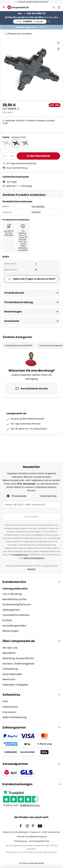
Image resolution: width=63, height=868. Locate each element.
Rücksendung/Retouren (16, 604)
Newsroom (8, 679)
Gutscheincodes (12, 674)
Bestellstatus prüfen (14, 599)
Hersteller (31, 569)
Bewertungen (13, 311)
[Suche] (53, 7)
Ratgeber (23, 684)
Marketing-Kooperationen (18, 658)
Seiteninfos (11, 695)
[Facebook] (22, 826)
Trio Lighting (37, 206)
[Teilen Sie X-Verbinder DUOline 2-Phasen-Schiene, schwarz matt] (58, 49)
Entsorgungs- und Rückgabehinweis (32, 841)
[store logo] (19, 7)
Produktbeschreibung (18, 302)
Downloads (11, 321)
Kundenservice (14, 582)
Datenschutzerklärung (34, 558)
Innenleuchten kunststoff (18, 345)
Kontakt (7, 620)
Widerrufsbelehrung (14, 717)
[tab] (31, 606)
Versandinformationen (16, 615)
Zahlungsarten (11, 610)
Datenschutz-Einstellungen (15, 832)
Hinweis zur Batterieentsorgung (32, 836)
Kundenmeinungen (17, 784)
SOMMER (29, 21)
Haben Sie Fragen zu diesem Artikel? (34, 278)
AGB (5, 701)
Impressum (9, 712)
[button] (58, 43)
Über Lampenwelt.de (18, 641)
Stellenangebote (24, 663)
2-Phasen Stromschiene (19, 33)
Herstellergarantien (14, 625)
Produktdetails (14, 293)
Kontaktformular (20, 554)
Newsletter (9, 653)
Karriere (7, 663)
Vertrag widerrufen (15, 588)
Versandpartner (15, 764)
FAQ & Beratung (12, 594)
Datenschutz (10, 707)
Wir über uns (9, 648)
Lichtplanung (10, 669)
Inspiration (8, 684)
